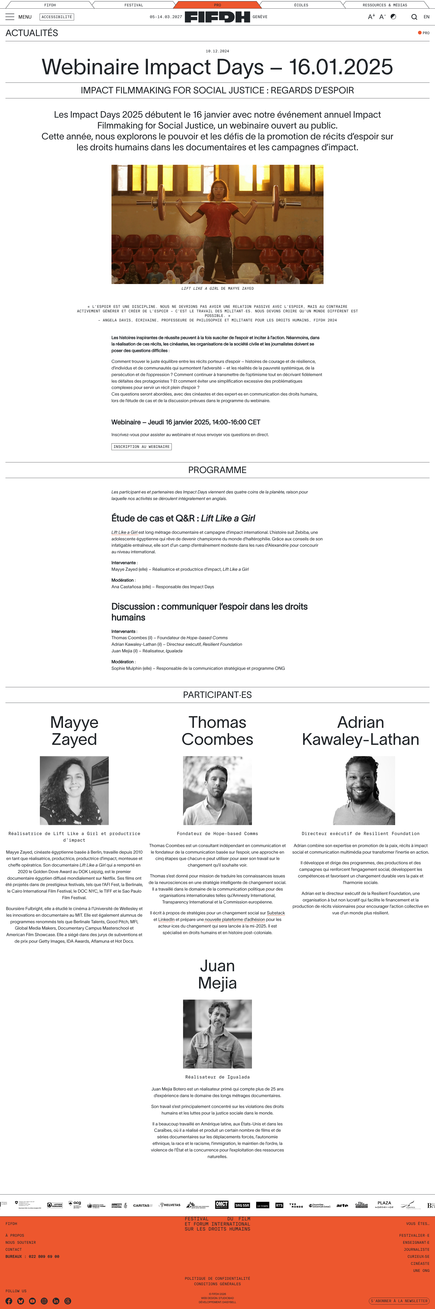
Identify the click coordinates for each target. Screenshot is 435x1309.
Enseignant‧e (416, 1242)
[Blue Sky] (20, 1300)
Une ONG (421, 1270)
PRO (426, 33)
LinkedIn (166, 919)
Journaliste (417, 1249)
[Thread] (67, 1300)
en (427, 17)
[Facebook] (8, 1300)
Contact (13, 1249)
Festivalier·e (414, 1235)
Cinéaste (420, 1263)
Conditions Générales (217, 1284)
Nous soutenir (20, 1242)
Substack (276, 913)
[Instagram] (44, 1300)
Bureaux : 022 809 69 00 (32, 1256)
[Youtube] (32, 1300)
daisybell (229, 1302)
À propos (14, 1235)
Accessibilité (57, 17)
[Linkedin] (56, 1300)
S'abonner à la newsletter (399, 1301)
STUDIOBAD (226, 1298)
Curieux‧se (419, 1256)
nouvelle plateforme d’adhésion (234, 919)
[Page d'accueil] (217, 16)
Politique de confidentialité (217, 1278)
